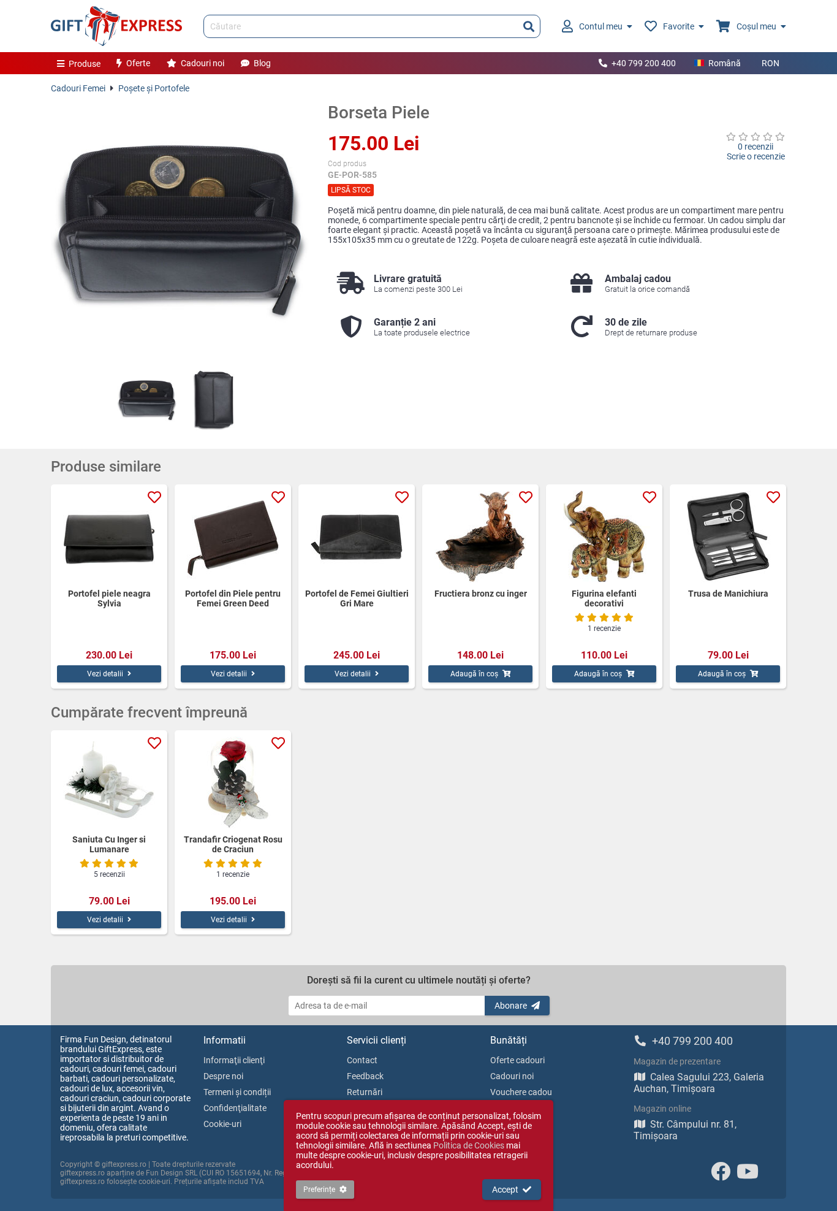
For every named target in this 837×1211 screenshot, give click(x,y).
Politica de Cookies (468, 1145)
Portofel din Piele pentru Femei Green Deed (233, 598)
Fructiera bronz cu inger (480, 593)
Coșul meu (756, 26)
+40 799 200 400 (644, 63)
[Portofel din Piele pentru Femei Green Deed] (233, 537)
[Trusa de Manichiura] (728, 537)
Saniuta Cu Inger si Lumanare (109, 844)
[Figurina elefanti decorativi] (604, 537)
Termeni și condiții (237, 1092)
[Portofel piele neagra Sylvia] (109, 537)
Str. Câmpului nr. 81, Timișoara (685, 1130)
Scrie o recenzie (756, 156)
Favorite (678, 26)
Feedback (365, 1076)
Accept (505, 1189)
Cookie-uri (222, 1124)
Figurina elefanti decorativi (604, 598)
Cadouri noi (202, 63)
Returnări (364, 1092)
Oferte (138, 63)
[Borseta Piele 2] (213, 400)
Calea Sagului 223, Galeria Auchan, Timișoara (699, 1082)
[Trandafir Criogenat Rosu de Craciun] (233, 782)
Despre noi (223, 1076)
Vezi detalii (105, 674)
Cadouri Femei (78, 88)
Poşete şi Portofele (153, 88)
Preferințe (319, 1189)
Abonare (510, 1005)
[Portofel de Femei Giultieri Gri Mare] (357, 537)
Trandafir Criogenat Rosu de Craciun (233, 844)
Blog (262, 63)
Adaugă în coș (474, 674)
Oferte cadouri (517, 1060)
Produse (84, 64)
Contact (362, 1060)
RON (770, 63)
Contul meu (601, 26)
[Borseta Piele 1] (147, 400)
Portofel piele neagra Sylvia (109, 598)
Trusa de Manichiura (728, 593)
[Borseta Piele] (180, 231)
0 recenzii (755, 146)
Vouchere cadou (521, 1092)
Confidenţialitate (235, 1108)
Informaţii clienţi (234, 1060)
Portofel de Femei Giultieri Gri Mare (357, 598)
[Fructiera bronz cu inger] (480, 537)
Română (724, 63)
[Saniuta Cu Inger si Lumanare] (109, 782)
